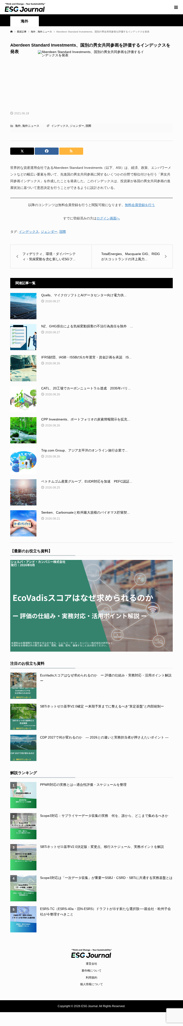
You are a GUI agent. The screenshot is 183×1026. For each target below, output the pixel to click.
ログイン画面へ (108, 218)
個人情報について (91, 984)
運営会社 (91, 963)
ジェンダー (77, 126)
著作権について (91, 970)
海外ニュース (30, 126)
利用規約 (91, 977)
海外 (24, 21)
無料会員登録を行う (140, 205)
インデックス (59, 126)
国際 (88, 126)
